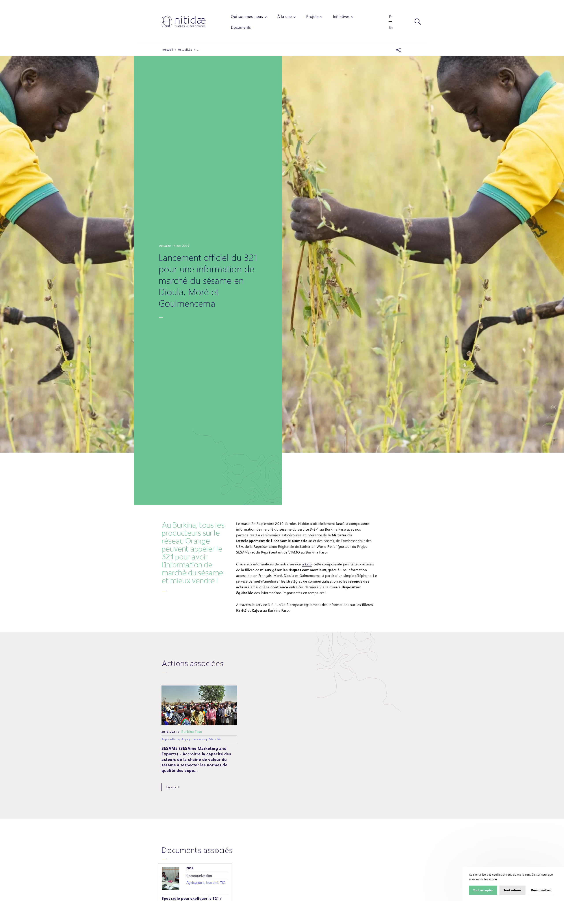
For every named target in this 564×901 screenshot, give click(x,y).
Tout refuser (512, 890)
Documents (241, 27)
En (391, 27)
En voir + (173, 787)
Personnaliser (541, 890)
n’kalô (307, 564)
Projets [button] (312, 16)
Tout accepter (483, 890)
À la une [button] (284, 16)
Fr (390, 16)
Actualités (185, 49)
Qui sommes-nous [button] (247, 16)
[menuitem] (249, 16)
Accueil (168, 49)
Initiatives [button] (341, 16)
